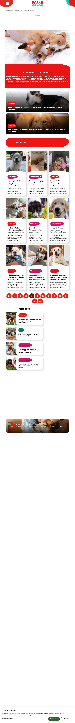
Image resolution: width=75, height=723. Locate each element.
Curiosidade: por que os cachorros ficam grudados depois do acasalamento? (29, 321)
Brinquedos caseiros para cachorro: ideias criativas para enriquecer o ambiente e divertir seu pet (16, 280)
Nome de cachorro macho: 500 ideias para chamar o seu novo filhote (28, 366)
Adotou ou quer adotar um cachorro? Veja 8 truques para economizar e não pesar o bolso (37, 279)
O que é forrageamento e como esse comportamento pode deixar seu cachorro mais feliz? (37, 233)
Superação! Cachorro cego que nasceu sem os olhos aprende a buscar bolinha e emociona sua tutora (16, 185)
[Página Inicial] (37, 3)
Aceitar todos (54, 719)
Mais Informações (27, 715)
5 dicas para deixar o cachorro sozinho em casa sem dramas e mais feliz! (58, 278)
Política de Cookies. (16, 715)
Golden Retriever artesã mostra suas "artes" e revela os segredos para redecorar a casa (57, 232)
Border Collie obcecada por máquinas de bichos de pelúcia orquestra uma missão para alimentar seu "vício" (58, 186)
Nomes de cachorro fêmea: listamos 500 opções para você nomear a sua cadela (28, 351)
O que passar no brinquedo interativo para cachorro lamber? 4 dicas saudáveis (35, 108)
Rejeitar (66, 719)
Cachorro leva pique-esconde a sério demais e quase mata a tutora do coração (37, 184)
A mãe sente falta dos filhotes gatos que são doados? (28, 335)
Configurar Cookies (7, 719)
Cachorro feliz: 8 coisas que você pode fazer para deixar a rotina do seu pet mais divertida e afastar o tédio (16, 233)
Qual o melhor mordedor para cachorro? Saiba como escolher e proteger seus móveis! (37, 130)
